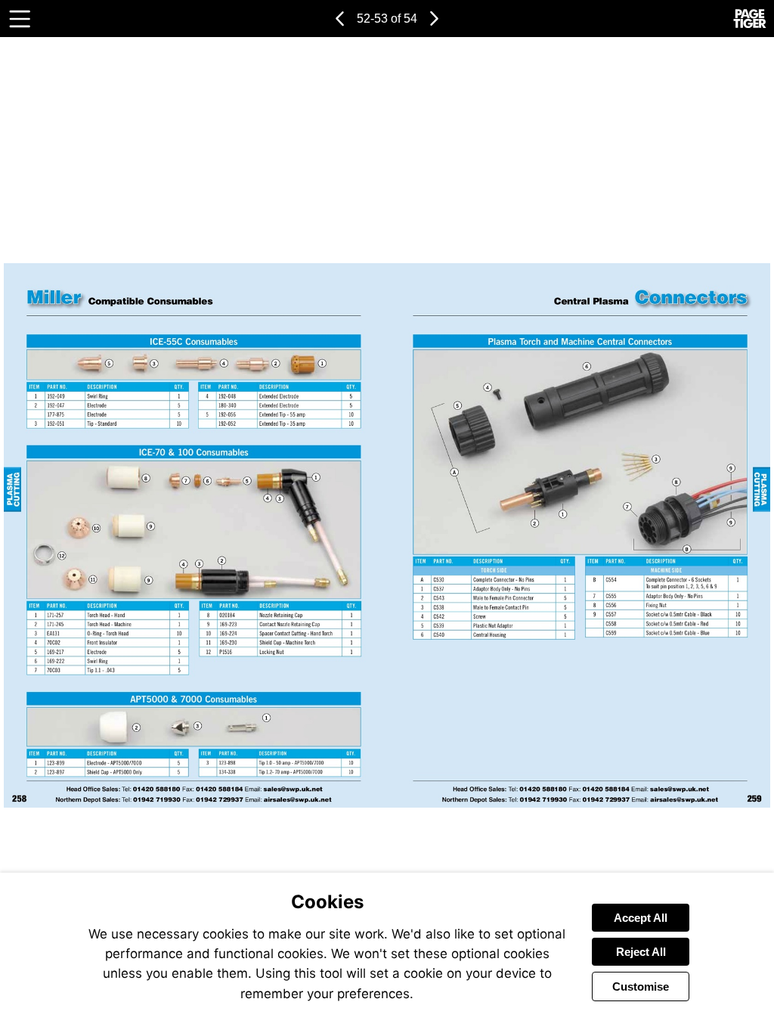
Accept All (640, 917)
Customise (640, 986)
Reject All (641, 951)
